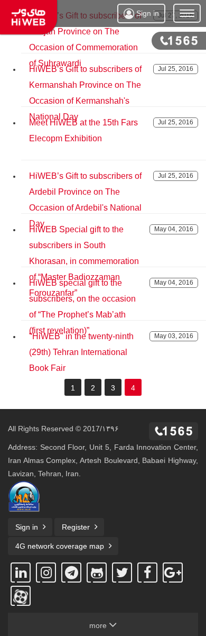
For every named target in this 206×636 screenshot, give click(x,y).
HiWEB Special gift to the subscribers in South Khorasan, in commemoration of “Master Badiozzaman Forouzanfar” (84, 261)
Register (76, 527)
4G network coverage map (59, 546)
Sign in (146, 13)
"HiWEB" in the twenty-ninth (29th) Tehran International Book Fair (81, 352)
